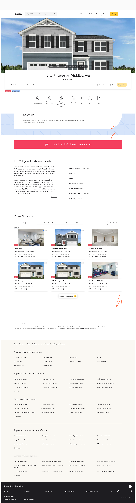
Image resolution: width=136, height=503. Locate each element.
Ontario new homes (20, 471)
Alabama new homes (21, 404)
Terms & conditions (92, 491)
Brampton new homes (49, 436)
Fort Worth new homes (49, 383)
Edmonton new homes (49, 440)
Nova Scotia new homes (77, 465)
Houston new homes (76, 383)
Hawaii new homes (102, 412)
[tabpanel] (68, 263)
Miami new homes (75, 387)
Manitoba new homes (76, 461)
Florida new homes (47, 412)
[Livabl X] (111, 491)
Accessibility (49, 491)
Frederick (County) (33, 344)
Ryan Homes (69, 79)
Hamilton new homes (76, 440)
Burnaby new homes (76, 436)
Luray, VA (100, 357)
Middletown (40, 123)
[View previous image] (7, 46)
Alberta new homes (20, 461)
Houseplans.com (28, 499)
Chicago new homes (104, 379)
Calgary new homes (103, 436)
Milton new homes (48, 444)
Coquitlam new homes (21, 440)
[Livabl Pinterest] (131, 491)
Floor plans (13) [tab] (48, 223)
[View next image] (128, 46)
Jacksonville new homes (105, 383)
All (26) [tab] (25, 223)
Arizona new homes (75, 404)
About (6, 491)
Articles (82, 14)
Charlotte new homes (76, 379)
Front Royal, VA (47, 357)
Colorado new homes (48, 408)
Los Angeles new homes (50, 387)
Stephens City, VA (75, 361)
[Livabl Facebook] (124, 491)
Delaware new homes (103, 408)
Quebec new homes (76, 471)
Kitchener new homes (104, 440)
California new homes (21, 408)
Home (16, 344)
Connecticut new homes (77, 408)
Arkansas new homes (103, 404)
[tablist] (68, 223)
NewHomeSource (10, 499)
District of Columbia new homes (24, 412)
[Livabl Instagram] (118, 491)
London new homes (20, 444)
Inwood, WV (73, 357)
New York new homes (104, 387)
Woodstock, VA (47, 365)
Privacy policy (69, 491)
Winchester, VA (19, 365)
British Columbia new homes (51, 461)
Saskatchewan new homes (106, 471)
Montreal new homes (104, 444)
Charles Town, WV (20, 357)
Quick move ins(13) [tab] (72, 223)
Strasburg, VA (101, 361)
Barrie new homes (20, 436)
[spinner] (55, 14)
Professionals (93, 14)
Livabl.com (84, 328)
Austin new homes (48, 379)
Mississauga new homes (77, 444)
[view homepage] (18, 14)
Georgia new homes (75, 412)
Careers (27, 491)
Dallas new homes (20, 383)
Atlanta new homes (20, 379)
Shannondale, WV (47, 361)
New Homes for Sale (69, 14)
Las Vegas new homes (21, 387)
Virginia (22, 344)
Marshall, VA (18, 361)
